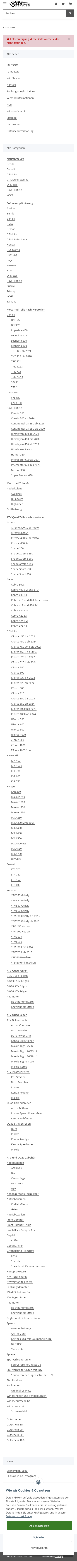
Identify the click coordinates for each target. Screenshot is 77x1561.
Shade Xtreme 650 (22, 553)
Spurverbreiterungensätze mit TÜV (32, 1375)
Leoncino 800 (19, 345)
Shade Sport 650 (21, 569)
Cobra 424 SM (19, 620)
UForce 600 (17, 724)
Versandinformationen (20, 98)
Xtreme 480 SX (19, 543)
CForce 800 (17, 688)
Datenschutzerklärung (20, 131)
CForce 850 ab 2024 (22, 703)
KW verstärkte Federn (20, 1282)
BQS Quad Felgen (17, 975)
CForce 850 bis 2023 (23, 698)
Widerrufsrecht (16, 111)
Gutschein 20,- (15, 1429)
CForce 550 (17, 667)
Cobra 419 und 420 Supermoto (29, 600)
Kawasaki (12, 755)
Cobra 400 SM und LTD (24, 589)
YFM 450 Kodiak (20, 926)
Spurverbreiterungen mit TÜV (24, 1370)
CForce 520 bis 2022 (23, 657)
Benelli (11, 169)
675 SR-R (16, 402)
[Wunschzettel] (63, 3)
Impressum (13, 124)
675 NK (15, 397)
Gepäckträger (15, 1245)
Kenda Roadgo (19, 1092)
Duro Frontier (19, 1030)
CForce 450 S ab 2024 (24, 652)
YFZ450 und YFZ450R (23, 962)
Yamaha (11, 301)
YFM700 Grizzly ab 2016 (25, 921)
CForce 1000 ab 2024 (23, 714)
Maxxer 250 (18, 797)
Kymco (11, 786)
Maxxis (15, 1097)
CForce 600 (17, 672)
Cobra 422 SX (19, 615)
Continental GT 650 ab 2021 (27, 423)
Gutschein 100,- (16, 1440)
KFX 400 (15, 760)
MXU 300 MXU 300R (23, 822)
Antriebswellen (16, 1214)
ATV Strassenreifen (18, 1072)
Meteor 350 (18, 470)
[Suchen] (70, 13)
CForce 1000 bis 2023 (23, 709)
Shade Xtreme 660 (22, 558)
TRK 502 (16, 361)
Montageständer (17, 1297)
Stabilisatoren (15, 1380)
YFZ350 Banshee (21, 957)
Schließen (39, 1537)
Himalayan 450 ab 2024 (25, 444)
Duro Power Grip (21, 1035)
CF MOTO (12, 392)
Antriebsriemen (16, 1199)
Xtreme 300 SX (19, 532)
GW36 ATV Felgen (17, 991)
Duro (14, 1128)
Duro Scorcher (19, 1082)
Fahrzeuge (13, 71)
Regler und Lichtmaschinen (23, 1318)
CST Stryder (18, 1077)
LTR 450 (15, 879)
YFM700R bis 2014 (22, 947)
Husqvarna (13, 249)
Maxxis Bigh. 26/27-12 (24, 1051)
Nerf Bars (17, 1344)
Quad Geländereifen (19, 1103)
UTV (13, 1188)
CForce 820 (17, 693)
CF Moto (11, 174)
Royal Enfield (14, 190)
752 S (14, 387)
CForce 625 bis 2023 (23, 677)
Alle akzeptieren (39, 1525)
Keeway (11, 265)
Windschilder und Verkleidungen (26, 1395)
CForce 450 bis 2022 (23, 636)
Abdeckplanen (15, 1162)
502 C (14, 382)
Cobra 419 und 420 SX (24, 605)
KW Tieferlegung (17, 1276)
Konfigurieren (39, 1547)
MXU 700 (16, 853)
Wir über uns (15, 78)
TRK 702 (16, 371)
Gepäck (11, 1235)
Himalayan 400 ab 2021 (25, 434)
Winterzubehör (16, 1406)
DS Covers (17, 499)
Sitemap (12, 117)
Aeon (10, 579)
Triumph (12, 291)
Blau (13, 1173)
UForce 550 (17, 719)
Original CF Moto (21, 1390)
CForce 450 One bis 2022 (26, 646)
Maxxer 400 (18, 807)
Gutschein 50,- (15, 1435)
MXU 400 (16, 828)
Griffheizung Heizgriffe (20, 1250)
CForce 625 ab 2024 (22, 683)
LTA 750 (15, 874)
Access (11, 522)
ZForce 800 (17, 740)
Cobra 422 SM (19, 610)
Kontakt (11, 84)
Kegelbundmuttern (22, 1007)
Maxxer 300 (18, 802)
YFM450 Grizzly (20, 900)
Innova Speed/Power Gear (26, 1113)
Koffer (14, 1240)
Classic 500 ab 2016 (23, 418)
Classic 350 (17, 413)
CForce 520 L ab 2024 (23, 662)
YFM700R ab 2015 (21, 952)
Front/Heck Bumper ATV (21, 1230)
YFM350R (16, 936)
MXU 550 (16, 848)
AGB (9, 104)
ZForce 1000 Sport (22, 750)
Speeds (15, 1261)
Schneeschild (19, 1411)
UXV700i (16, 859)
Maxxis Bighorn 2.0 (22, 1061)
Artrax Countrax (20, 1025)
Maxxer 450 (18, 812)
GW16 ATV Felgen (17, 986)
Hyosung (12, 255)
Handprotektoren (17, 1271)
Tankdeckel (18, 1349)
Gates (14, 1209)
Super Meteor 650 (22, 475)
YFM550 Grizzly (20, 905)
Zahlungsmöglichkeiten (21, 91)
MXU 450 (16, 833)
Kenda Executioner (22, 1040)
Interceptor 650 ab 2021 (25, 459)
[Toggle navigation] (4, 2)
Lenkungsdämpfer (18, 1287)
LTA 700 (15, 869)
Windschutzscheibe (18, 1401)
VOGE (10, 195)
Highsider (17, 504)
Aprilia (11, 208)
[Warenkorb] (70, 3)
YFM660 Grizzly (20, 910)
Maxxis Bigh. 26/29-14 (24, 1056)
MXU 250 (16, 817)
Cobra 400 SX (19, 595)
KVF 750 (15, 781)
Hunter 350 (18, 454)
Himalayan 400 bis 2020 (25, 439)
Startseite (12, 65)
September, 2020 (17, 1470)
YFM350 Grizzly (20, 895)
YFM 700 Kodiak (20, 931)
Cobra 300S (18, 584)
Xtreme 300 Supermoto (25, 527)
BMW (10, 224)
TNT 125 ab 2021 (21, 351)
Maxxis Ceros (19, 1066)
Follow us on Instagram (22, 1476)
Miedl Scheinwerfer (18, 1292)
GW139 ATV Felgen (18, 981)
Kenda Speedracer (22, 1144)
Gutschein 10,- (15, 1424)
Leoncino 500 (19, 340)
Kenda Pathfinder (21, 1118)
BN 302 (15, 325)
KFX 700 (15, 771)
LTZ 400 (15, 885)
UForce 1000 (18, 734)
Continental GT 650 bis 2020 (28, 428)
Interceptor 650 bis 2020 (25, 465)
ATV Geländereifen (18, 1020)
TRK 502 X (17, 366)
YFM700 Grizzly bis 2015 (25, 916)
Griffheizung (14, 509)
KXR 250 (16, 791)
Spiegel (11, 1354)
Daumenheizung (21, 1328)
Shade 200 (17, 548)
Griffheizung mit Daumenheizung (31, 1338)
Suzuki (11, 286)
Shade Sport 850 (21, 574)
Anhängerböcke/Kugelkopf (22, 1193)
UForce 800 (17, 729)
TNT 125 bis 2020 (21, 356)
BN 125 (15, 320)
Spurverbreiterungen (19, 1359)
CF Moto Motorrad (17, 179)
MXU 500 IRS (18, 843)
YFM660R (16, 942)
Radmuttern (14, 996)
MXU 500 (16, 838)
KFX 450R (16, 765)
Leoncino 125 (19, 335)
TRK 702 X (17, 377)
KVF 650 (15, 776)
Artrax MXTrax (19, 1108)
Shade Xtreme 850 (22, 564)
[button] (56, 3)
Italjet (10, 260)
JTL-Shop (58, 1556)
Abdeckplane (14, 488)
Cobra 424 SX (19, 626)
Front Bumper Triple (19, 1225)
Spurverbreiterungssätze (26, 1364)
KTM (9, 270)
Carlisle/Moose (20, 1204)
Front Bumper (15, 1219)
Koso (14, 1256)
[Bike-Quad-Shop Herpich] (19, 4)
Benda (11, 164)
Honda (11, 244)
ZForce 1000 (18, 745)
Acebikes (16, 493)
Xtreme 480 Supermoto (25, 538)
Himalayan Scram (21, 449)
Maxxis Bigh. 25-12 (22, 1046)
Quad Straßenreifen (19, 1123)
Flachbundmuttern (22, 1001)
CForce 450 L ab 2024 (23, 641)
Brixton (11, 229)
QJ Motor (12, 184)
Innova (15, 1087)
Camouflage (18, 1178)
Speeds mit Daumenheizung (28, 1266)
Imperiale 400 (19, 330)
